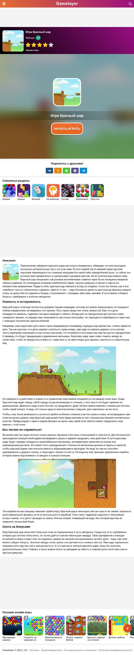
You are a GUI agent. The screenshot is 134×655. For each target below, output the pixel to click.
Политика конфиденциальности (115, 650)
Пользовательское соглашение (80, 650)
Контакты (34, 650)
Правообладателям (51, 650)
